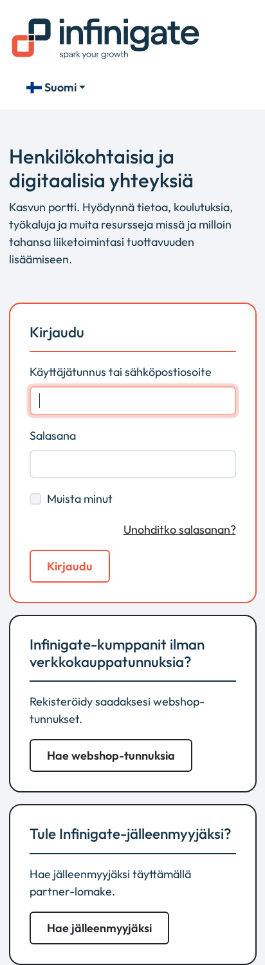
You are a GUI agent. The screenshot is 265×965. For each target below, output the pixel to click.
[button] (111, 755)
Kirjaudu (70, 566)
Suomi (60, 87)
